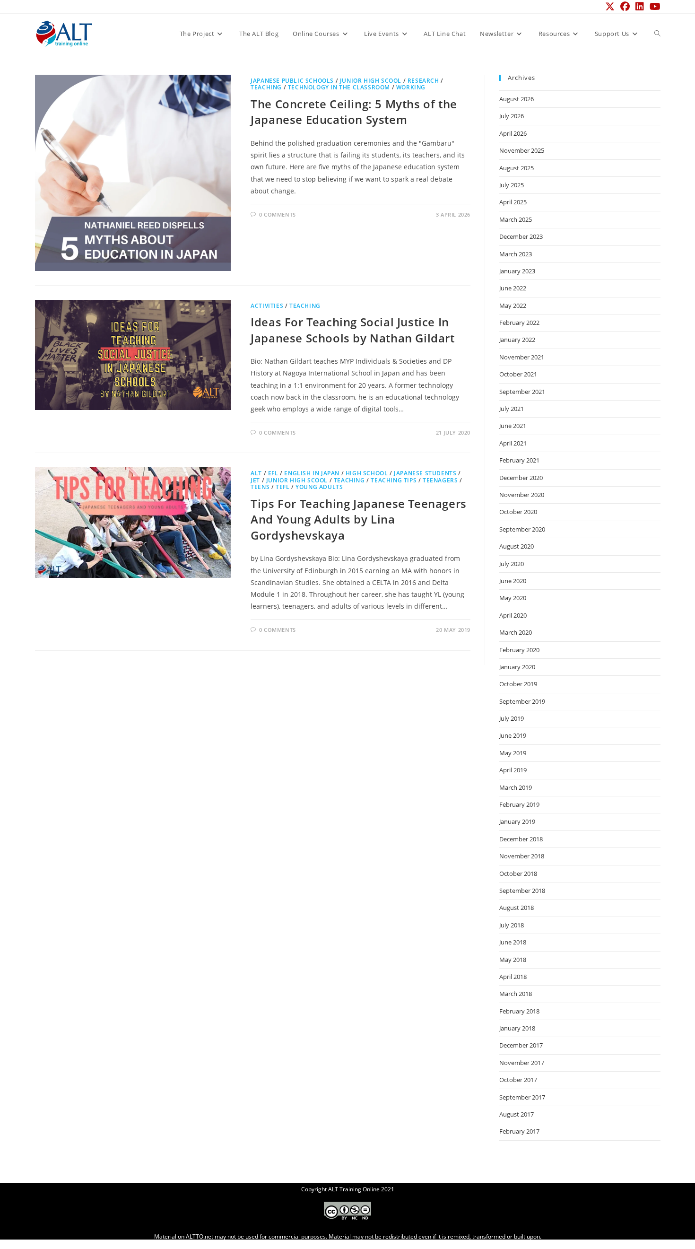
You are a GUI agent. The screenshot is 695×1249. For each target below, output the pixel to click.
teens (260, 487)
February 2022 (519, 322)
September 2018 (522, 890)
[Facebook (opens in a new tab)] (625, 6)
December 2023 (521, 236)
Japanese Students (425, 473)
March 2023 (515, 254)
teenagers (440, 480)
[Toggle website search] (657, 33)
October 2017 (518, 1079)
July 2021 (511, 408)
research (423, 81)
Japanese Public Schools (292, 81)
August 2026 (516, 99)
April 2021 (513, 443)
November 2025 (521, 150)
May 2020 (512, 598)
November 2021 (521, 357)
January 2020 (517, 667)
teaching (266, 87)
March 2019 (515, 787)
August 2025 (516, 168)
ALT (256, 473)
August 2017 (516, 1114)
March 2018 (515, 993)
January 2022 (517, 339)
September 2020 (522, 529)
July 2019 (511, 718)
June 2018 (512, 942)
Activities (267, 306)
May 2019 (512, 753)
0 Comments (277, 214)
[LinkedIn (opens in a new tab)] (640, 6)
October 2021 (518, 374)
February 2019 (519, 804)
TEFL (282, 487)
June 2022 (512, 288)
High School (367, 473)
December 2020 (521, 477)
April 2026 (513, 133)
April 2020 (513, 615)
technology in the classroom (339, 87)
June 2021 (512, 425)
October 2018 (518, 873)
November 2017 (521, 1062)
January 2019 (517, 821)
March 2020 (515, 632)
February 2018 (519, 1011)
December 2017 (521, 1045)
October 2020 (518, 511)
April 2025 (513, 202)
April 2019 (513, 770)
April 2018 (513, 976)
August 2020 (516, 546)
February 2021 (519, 460)
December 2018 (521, 839)
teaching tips (394, 480)
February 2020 (519, 650)
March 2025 (515, 219)
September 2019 (522, 701)
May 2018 (512, 959)
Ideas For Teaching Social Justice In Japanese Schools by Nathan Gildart (352, 330)
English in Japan (311, 473)
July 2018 (511, 925)
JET (255, 480)
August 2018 (516, 907)
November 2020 (521, 494)
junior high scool (370, 81)
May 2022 (512, 305)
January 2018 (517, 1028)
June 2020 (512, 580)
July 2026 (511, 116)
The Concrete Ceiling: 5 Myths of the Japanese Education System (354, 112)
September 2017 (522, 1097)
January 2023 (517, 271)
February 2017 (519, 1131)
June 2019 (512, 735)
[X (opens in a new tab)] (609, 6)
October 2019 (518, 684)
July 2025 (511, 185)
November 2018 (521, 856)
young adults (319, 487)
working (411, 87)
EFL (273, 473)
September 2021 (522, 391)
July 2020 (511, 563)
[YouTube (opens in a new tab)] (653, 6)
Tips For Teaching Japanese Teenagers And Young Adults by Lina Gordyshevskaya (359, 519)
